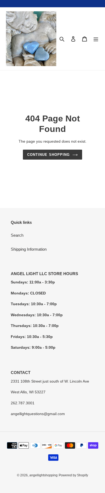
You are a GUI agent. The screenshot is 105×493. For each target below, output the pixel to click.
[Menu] (96, 39)
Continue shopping (48, 155)
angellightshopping (43, 475)
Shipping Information (29, 249)
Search (17, 235)
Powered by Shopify (73, 475)
